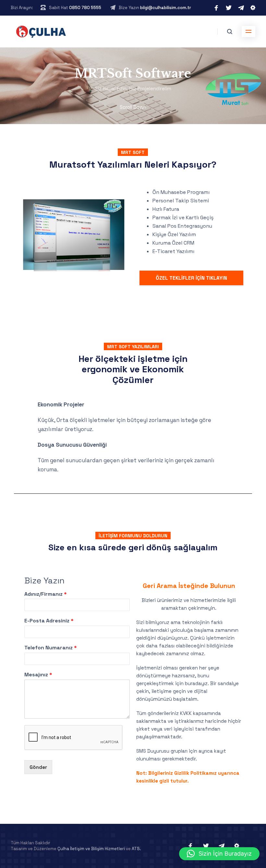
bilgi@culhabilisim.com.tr (165, 7)
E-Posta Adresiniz (49, 621)
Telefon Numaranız (50, 648)
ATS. (136, 848)
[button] (219, 853)
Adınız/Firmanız (45, 594)
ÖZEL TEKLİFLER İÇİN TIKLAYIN (191, 278)
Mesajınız (38, 674)
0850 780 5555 (85, 7)
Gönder (38, 767)
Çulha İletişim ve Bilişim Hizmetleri (91, 848)
